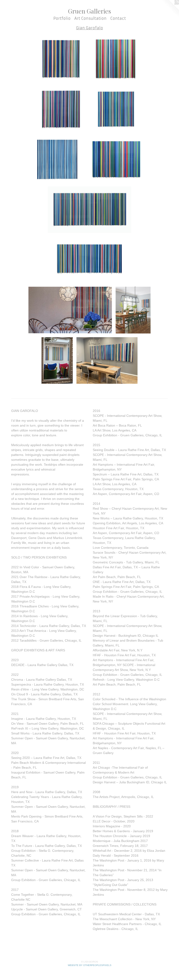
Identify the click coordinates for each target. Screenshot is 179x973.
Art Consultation (90, 18)
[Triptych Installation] (106, 360)
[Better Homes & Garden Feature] (133, 310)
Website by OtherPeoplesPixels (89, 965)
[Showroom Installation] (70, 310)
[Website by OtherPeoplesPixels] (169, 9)
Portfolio (62, 18)
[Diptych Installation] (57, 360)
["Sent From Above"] (116, 109)
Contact (118, 18)
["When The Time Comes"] (89, 260)
